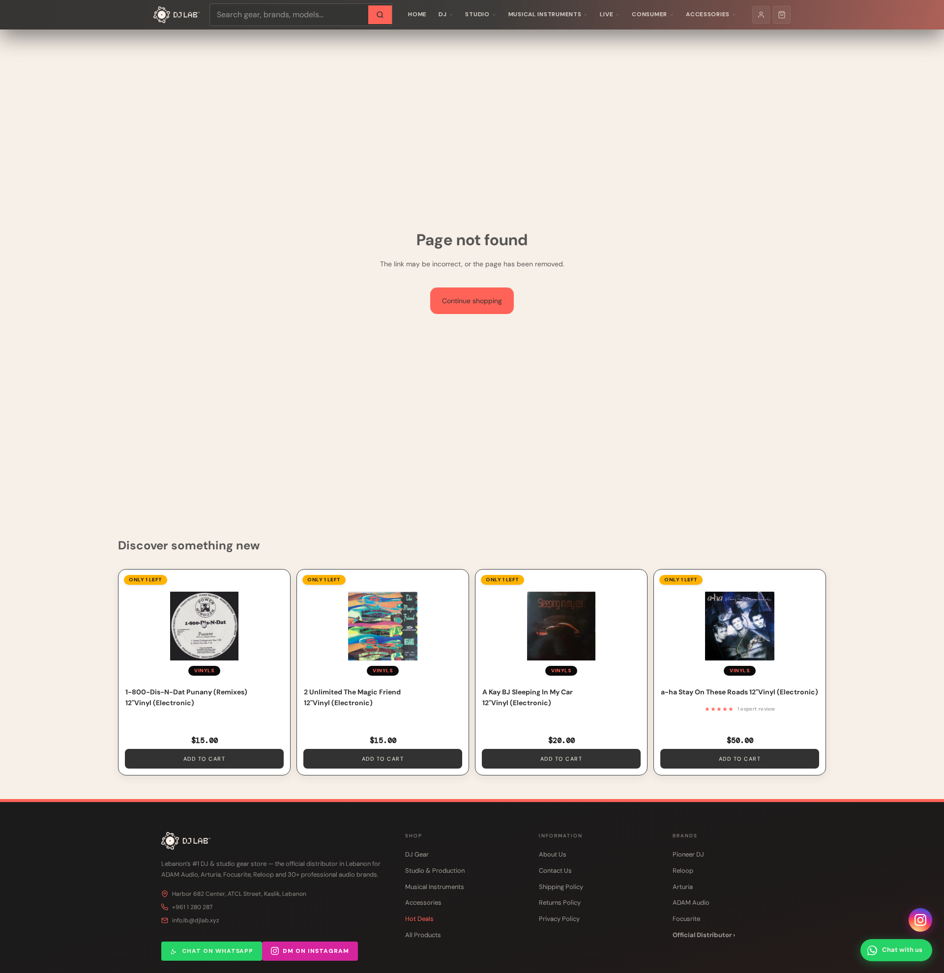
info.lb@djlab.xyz (195, 920)
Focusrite (686, 919)
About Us (552, 854)
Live (606, 14)
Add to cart (204, 758)
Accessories (708, 14)
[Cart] (782, 15)
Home (417, 14)
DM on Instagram (316, 951)
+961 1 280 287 (192, 907)
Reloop (683, 870)
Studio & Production (435, 870)
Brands (685, 835)
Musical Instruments (545, 14)
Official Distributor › (704, 935)
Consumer (649, 14)
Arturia (683, 887)
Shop (413, 835)
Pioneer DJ (688, 854)
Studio (477, 14)
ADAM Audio (691, 902)
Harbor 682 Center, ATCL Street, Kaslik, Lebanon (239, 894)
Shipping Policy (561, 887)
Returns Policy (560, 902)
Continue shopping (472, 300)
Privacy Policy (559, 919)
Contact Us (555, 870)
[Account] (761, 15)
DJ (442, 14)
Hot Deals (419, 919)
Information (561, 835)
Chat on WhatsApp (217, 951)
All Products (423, 935)
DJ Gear (417, 854)
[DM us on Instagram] (920, 920)
